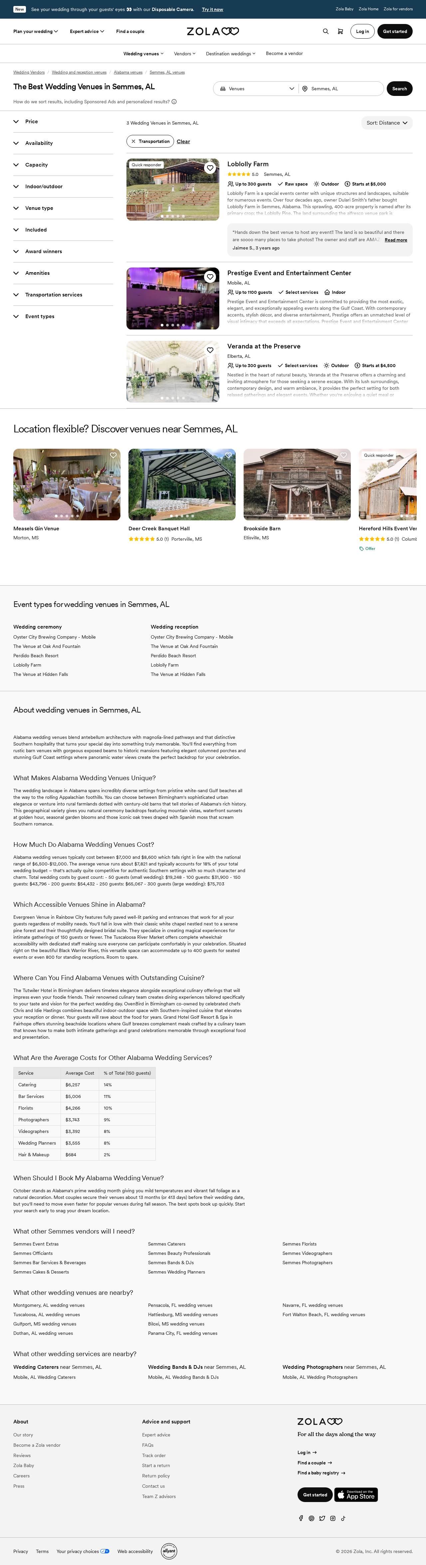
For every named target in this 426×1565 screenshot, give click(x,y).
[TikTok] (343, 1520)
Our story (23, 1434)
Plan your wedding (33, 31)
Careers (21, 1475)
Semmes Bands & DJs (171, 1262)
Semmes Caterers (166, 1244)
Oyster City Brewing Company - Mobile (54, 637)
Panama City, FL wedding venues (182, 1333)
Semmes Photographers (307, 1262)
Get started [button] (395, 31)
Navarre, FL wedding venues (313, 1305)
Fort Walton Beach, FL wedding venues (324, 1314)
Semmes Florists (300, 1244)
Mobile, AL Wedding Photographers (320, 1377)
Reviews (22, 1455)
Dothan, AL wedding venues (43, 1333)
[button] (292, 89)
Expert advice (84, 31)
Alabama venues (128, 72)
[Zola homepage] (213, 31)
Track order (154, 1455)
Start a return (156, 1465)
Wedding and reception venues (79, 72)
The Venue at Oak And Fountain (47, 646)
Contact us (153, 1486)
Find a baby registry (318, 1472)
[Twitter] (322, 1520)
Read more (396, 240)
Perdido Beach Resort (36, 655)
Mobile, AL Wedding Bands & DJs (183, 1377)
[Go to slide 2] (167, 216)
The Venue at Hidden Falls (40, 674)
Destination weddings (228, 53)
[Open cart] (340, 31)
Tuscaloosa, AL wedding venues (46, 1314)
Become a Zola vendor (37, 1445)
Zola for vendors (398, 9)
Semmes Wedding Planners (176, 1272)
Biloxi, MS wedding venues (176, 1323)
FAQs (147, 1445)
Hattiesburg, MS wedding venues (183, 1314)
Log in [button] (362, 31)
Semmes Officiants (33, 1253)
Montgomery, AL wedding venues (49, 1305)
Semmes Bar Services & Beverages (49, 1262)
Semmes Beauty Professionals (179, 1253)
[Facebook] (301, 1520)
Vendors (182, 53)
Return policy (156, 1475)
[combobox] (342, 88)
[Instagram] (332, 1520)
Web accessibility (135, 1551)
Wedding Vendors (29, 72)
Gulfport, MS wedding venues (44, 1323)
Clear (183, 141)
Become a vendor (284, 53)
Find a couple (130, 31)
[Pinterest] (311, 1520)
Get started (315, 1494)
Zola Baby (344, 9)
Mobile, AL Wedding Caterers (44, 1377)
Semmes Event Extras (36, 1244)
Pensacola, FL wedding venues (180, 1305)
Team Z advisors (159, 1496)
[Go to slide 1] (162, 216)
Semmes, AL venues (167, 72)
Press (18, 1486)
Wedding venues (141, 53)
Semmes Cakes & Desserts (41, 1272)
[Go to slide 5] (183, 216)
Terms (42, 1551)
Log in (304, 1452)
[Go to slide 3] (172, 216)
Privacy (20, 1551)
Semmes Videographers (307, 1253)
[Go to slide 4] (178, 216)
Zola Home (368, 9)
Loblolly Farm (27, 665)
